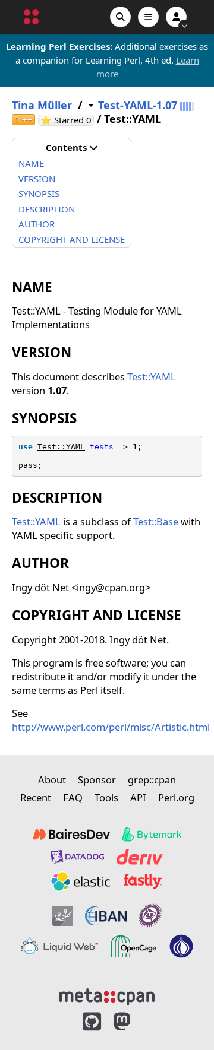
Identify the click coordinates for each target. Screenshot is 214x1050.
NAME (31, 163)
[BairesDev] (71, 834)
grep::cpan (152, 779)
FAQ (73, 797)
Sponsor (97, 779)
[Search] (120, 17)
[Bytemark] (151, 834)
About (52, 779)
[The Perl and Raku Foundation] (181, 946)
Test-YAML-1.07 (137, 105)
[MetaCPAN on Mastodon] (134, 1021)
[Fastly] (142, 881)
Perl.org (176, 797)
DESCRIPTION (46, 209)
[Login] (176, 17)
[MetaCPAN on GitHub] (92, 1021)
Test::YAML (151, 376)
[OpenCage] (134, 946)
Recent (35, 797)
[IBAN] (106, 915)
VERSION (36, 179)
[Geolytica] (62, 915)
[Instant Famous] (150, 915)
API (138, 797)
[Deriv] (139, 856)
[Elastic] (80, 881)
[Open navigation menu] (148, 17)
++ (23, 119)
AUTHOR (36, 224)
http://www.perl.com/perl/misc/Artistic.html (111, 727)
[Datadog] (77, 856)
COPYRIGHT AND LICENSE (71, 239)
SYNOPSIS (38, 193)
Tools (106, 797)
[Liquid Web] (59, 946)
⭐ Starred (67, 120)
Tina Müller (42, 105)
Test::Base (155, 521)
